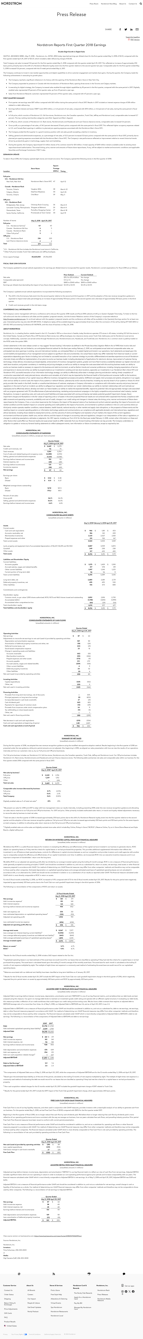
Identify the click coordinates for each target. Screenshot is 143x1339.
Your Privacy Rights (17, 1334)
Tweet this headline (133, 37)
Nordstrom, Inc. (102, 1285)
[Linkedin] (131, 29)
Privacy (5, 1334)
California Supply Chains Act (52, 1334)
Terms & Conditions (34, 1334)
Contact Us (133, 4)
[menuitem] (94, 3)
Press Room (94, 4)
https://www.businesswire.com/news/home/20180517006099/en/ (58, 1236)
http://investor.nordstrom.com (14, 319)
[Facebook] (120, 29)
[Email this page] (137, 29)
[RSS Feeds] (54, 1274)
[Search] (141, 3)
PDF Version (135, 39)
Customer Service (9, 1285)
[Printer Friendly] (89, 1274)
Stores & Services (56, 1285)
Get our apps (129, 1286)
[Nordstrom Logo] (14, 3)
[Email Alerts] (19, 1274)
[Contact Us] (124, 1274)
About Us (122, 4)
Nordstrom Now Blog (109, 4)
